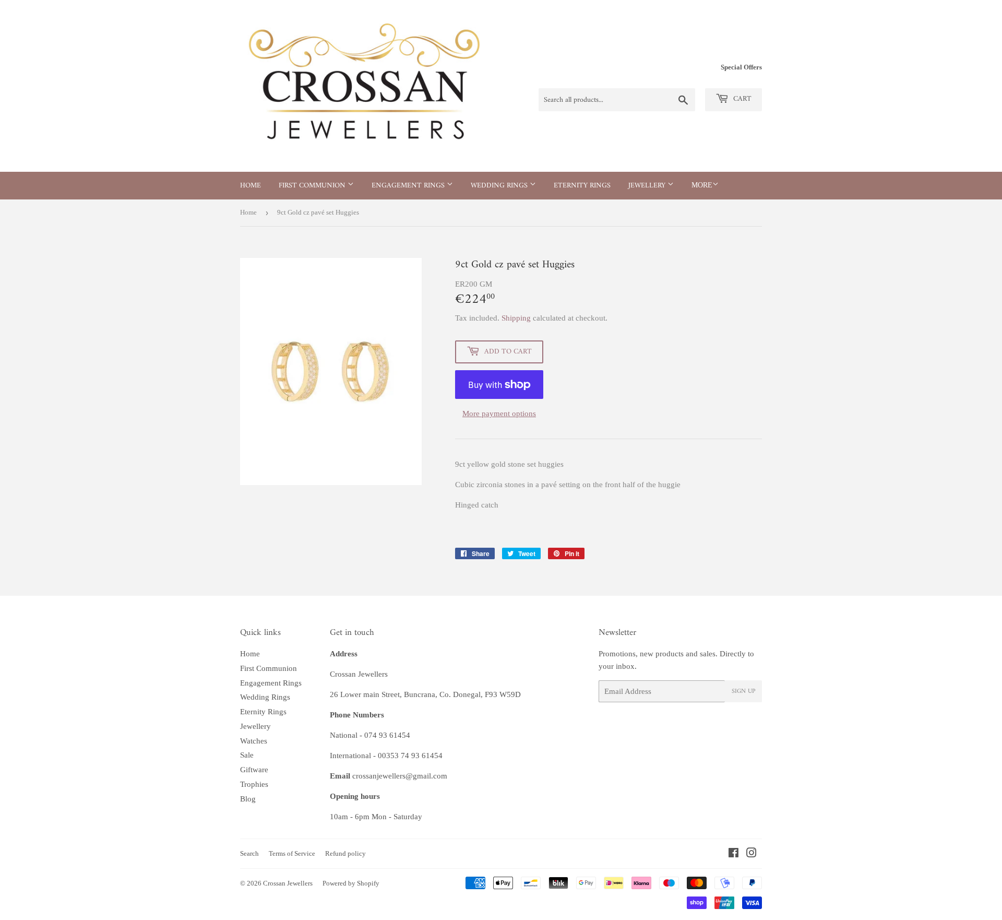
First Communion (313, 185)
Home (250, 185)
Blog (248, 799)
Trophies (254, 784)
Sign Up (743, 691)
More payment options (499, 413)
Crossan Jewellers (288, 883)
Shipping (516, 318)
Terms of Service (292, 853)
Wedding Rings (500, 185)
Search (249, 853)
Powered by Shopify (351, 883)
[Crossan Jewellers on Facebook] (733, 854)
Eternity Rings (582, 185)
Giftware (254, 769)
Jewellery (647, 185)
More (701, 185)
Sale (247, 755)
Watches (253, 741)
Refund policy (345, 853)
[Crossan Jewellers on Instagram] (751, 854)
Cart (741, 98)
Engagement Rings (409, 185)
